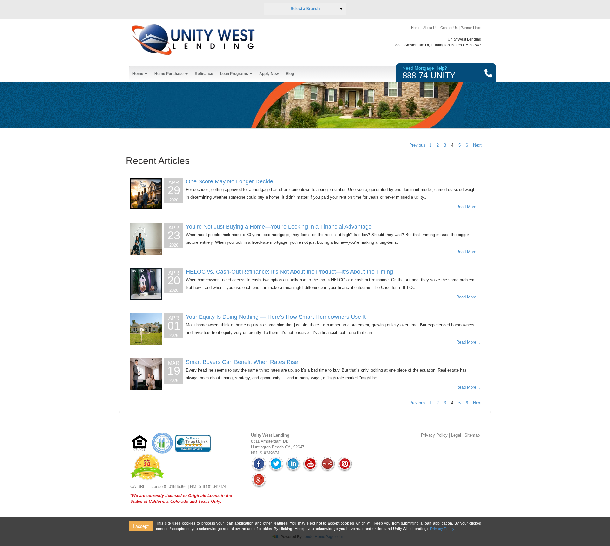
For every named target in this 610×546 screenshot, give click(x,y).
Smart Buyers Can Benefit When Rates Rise (242, 362)
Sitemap (472, 435)
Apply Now (269, 74)
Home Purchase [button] (169, 74)
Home (415, 28)
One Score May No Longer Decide (229, 181)
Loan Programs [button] (234, 74)
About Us (430, 28)
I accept (141, 526)
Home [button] (138, 74)
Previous (417, 145)
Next (477, 145)
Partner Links (471, 28)
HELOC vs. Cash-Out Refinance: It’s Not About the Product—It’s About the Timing (289, 272)
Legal (456, 435)
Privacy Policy (434, 435)
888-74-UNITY (429, 75)
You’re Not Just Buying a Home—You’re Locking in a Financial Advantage (279, 226)
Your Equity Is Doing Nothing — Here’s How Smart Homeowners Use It (276, 317)
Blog (290, 74)
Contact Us (449, 28)
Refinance (204, 74)
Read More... (468, 206)
